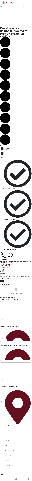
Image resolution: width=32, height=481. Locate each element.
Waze (10, 264)
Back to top (3, 478)
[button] (4, 479)
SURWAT (10, 3)
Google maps (4, 264)
